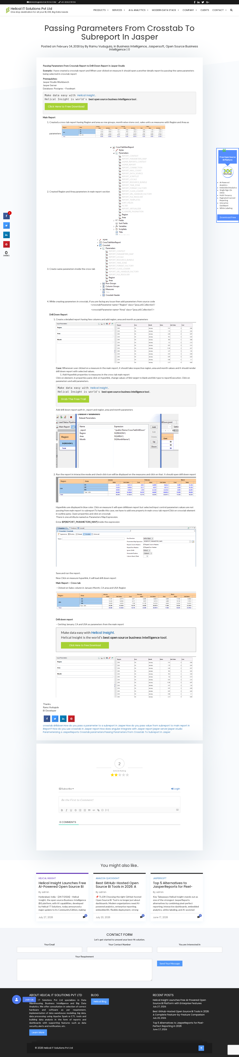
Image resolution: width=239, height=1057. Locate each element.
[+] (107, 810)
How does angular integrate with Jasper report (126, 728)
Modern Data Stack (164, 10)
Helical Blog (100, 1001)
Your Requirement (84, 956)
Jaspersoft (156, 46)
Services (117, 10)
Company (188, 10)
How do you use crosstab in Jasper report (76, 728)
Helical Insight (86, 95)
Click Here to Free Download (66, 106)
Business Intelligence (132, 46)
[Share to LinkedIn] (63, 721)
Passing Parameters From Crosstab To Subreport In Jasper (137, 732)
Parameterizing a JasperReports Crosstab (66, 732)
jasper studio (175, 728)
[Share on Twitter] (55, 721)
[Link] (98, 810)
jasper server (160, 728)
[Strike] (75, 810)
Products (99, 10)
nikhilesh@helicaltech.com (42, 2)
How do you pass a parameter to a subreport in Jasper (95, 725)
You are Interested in (189, 944)
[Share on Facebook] (47, 721)
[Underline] (71, 810)
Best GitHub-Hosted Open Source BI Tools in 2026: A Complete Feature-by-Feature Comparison (117, 888)
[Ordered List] (80, 810)
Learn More (38, 1032)
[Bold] (62, 810)
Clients (204, 10)
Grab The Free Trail (73, 399)
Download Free (228, 217)
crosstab (48, 725)
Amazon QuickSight (108, 878)
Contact (218, 10)
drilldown (58, 725)
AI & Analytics (137, 10)
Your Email (49, 944)
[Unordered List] (84, 810)
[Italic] (66, 810)
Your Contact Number (119, 944)
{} (102, 810)
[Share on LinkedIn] (6, 237)
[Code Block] (94, 810)
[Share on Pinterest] (71, 721)
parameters (97, 732)
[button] (231, 10)
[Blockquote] (89, 810)
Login (176, 788)
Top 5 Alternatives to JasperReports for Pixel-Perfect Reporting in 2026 (173, 886)
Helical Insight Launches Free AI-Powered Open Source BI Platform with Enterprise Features (62, 888)
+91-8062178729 (68, 2)
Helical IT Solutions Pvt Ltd (58, 1048)
